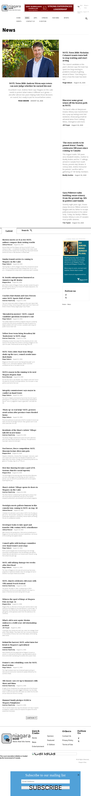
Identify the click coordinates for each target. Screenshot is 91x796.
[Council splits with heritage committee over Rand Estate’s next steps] (50, 548)
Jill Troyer (66, 125)
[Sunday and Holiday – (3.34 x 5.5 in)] (76, 262)
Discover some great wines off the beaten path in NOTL (75, 103)
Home (64, 304)
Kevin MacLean (7, 377)
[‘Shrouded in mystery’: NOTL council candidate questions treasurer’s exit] (50, 319)
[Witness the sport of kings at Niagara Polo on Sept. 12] (50, 605)
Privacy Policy (67, 740)
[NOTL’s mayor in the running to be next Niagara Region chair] (50, 377)
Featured (50, 740)
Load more (31, 718)
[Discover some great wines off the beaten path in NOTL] (76, 92)
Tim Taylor (67, 223)
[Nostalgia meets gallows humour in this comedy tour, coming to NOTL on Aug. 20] (50, 511)
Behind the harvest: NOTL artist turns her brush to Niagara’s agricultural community (20, 645)
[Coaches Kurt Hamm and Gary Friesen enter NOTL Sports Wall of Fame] (50, 301)
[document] (45, 783)
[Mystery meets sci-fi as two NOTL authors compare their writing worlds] (50, 245)
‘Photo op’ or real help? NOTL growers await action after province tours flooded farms (20, 412)
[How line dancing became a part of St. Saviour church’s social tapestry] (50, 473)
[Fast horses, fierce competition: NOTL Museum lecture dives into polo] (50, 454)
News (34, 742)
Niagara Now (6, 282)
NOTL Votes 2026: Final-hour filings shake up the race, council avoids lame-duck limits (19, 354)
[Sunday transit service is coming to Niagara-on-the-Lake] (50, 264)
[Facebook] (66, 294)
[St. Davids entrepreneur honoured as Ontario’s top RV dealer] (50, 283)
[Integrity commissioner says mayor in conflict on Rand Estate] (50, 396)
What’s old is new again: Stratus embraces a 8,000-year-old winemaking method (19, 623)
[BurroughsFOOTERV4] (49, 7)
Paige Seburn (23, 101)
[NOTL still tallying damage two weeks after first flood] (50, 568)
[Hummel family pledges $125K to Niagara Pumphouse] (50, 706)
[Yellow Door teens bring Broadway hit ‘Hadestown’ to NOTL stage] (50, 339)
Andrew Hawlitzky (8, 300)
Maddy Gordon (68, 175)
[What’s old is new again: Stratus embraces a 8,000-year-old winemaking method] (50, 626)
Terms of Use (67, 744)
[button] (86, 19)
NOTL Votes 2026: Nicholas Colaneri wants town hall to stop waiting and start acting (76, 56)
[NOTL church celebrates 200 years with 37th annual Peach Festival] (50, 586)
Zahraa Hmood (7, 244)
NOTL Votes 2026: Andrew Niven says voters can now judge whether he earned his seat (30, 84)
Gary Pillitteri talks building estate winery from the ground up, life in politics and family (75, 196)
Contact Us (66, 736)
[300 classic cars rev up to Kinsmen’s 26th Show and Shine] (50, 686)
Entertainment (38, 746)
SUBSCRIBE (45, 787)
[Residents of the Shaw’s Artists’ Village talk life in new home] (50, 435)
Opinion (50, 736)
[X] (66, 297)
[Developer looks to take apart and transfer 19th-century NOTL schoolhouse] (50, 530)
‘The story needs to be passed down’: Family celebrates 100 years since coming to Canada (75, 146)
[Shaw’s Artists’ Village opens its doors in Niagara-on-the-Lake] (50, 493)
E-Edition (51, 744)
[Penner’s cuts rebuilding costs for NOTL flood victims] (50, 668)
